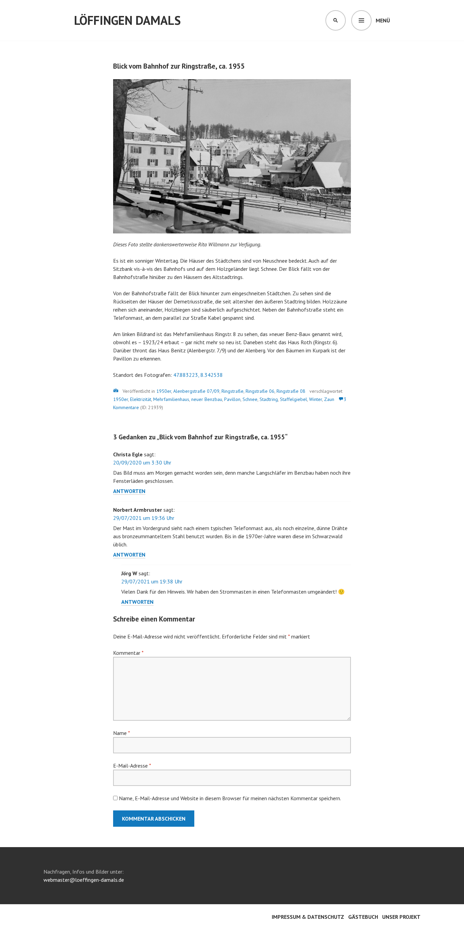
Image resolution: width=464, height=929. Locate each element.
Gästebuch (363, 916)
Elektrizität (140, 399)
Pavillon (232, 399)
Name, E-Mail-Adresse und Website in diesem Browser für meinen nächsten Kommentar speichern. (230, 798)
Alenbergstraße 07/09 (196, 391)
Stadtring (269, 399)
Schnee (250, 399)
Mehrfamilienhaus (171, 399)
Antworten (129, 491)
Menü (383, 20)
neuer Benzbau (206, 399)
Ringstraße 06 (260, 391)
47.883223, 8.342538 (198, 374)
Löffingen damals (127, 20)
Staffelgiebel (293, 399)
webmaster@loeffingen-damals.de (83, 879)
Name (121, 733)
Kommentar (128, 652)
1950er (163, 391)
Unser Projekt (401, 916)
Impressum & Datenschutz (308, 916)
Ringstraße (232, 391)
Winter (315, 399)
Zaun (329, 399)
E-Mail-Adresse (132, 765)
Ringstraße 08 (290, 391)
